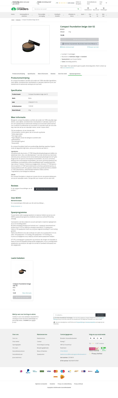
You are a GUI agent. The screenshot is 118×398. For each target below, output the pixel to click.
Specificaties (31, 73)
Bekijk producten (16, 206)
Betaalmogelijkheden (43, 348)
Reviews (53, 73)
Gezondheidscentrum (92, 3)
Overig (91, 15)
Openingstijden (16, 345)
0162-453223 (64, 351)
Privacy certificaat (78, 384)
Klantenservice (41, 338)
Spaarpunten (40, 354)
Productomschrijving (18, 73)
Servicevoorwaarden (90, 322)
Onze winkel (15, 341)
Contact (39, 341)
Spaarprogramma (75, 73)
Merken (104, 15)
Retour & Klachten (42, 351)
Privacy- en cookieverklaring (64, 384)
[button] (67, 47)
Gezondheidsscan (17, 354)
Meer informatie (43, 73)
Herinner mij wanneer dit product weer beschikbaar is (79, 44)
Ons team (15, 348)
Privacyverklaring (80, 322)
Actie (97, 15)
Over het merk (62, 73)
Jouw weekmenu (16, 357)
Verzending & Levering (43, 345)
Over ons (101, 3)
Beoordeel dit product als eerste (46, 189)
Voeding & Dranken (59, 15)
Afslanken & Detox (73, 15)
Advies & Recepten (78, 3)
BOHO (62, 29)
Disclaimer (52, 384)
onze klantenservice (68, 67)
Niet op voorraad (79, 39)
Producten (18, 19)
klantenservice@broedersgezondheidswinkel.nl (73, 354)
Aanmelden (100, 315)
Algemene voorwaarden (41, 384)
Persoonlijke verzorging (43, 15)
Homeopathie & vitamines (26, 15)
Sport (83, 14)
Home (13, 14)
